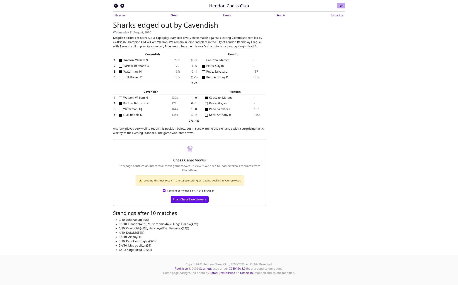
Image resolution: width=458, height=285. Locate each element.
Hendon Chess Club (229, 6)
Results (281, 15)
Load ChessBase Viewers (189, 199)
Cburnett (205, 269)
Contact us (337, 15)
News (174, 15)
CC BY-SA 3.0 (237, 269)
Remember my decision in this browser (190, 190)
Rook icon (181, 269)
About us (119, 15)
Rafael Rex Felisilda (222, 273)
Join (341, 5)
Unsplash (246, 273)
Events (227, 15)
